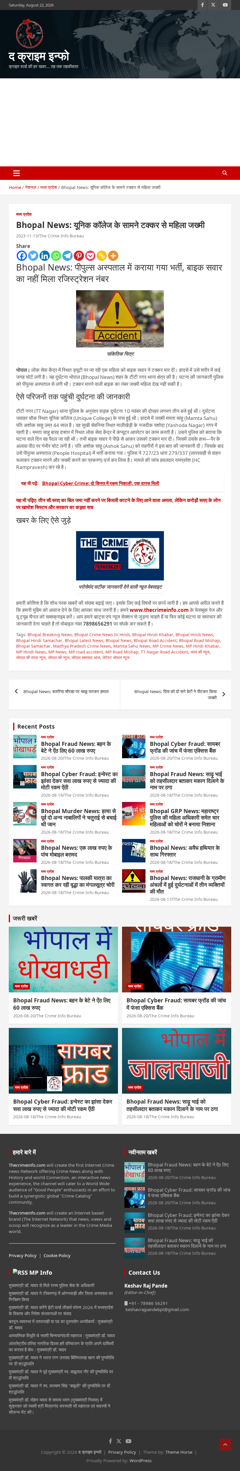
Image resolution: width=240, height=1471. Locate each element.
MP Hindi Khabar (202, 646)
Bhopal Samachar (33, 646)
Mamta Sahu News (131, 646)
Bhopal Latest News (84, 640)
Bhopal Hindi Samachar (39, 640)
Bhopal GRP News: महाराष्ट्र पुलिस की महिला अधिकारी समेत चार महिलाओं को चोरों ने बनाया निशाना (184, 817)
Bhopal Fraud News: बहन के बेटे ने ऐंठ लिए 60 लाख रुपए (76, 747)
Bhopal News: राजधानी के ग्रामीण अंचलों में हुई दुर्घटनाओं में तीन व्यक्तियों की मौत (188, 884)
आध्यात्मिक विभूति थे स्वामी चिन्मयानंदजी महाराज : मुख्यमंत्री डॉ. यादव (62, 1335)
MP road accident (86, 652)
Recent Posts (36, 726)
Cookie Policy (57, 1255)
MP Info (40, 1272)
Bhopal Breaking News (50, 634)
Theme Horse (178, 1452)
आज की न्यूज (200, 652)
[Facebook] (22, 256)
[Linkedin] (45, 256)
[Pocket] (90, 256)
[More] (113, 256)
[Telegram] (67, 256)
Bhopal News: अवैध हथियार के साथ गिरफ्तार (185, 851)
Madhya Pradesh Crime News (82, 646)
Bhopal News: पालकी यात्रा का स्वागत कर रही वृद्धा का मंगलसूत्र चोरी (77, 881)
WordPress (141, 1460)
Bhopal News (118, 640)
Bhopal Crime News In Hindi (102, 634)
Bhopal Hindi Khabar (152, 634)
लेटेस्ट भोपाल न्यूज (115, 657)
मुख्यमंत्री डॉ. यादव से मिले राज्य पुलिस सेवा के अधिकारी (51, 1285)
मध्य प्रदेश (24, 214)
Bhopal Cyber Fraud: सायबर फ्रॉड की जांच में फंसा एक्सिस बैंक (185, 747)
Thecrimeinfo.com (27, 1165)
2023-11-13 (27, 236)
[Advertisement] (120, 122)
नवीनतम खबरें (142, 1152)
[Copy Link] (102, 256)
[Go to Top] (225, 1444)
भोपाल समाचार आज (86, 657)
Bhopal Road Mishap (199, 640)
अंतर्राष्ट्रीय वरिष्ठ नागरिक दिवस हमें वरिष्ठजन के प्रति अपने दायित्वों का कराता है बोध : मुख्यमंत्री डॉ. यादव (61, 1346)
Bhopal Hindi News (194, 634)
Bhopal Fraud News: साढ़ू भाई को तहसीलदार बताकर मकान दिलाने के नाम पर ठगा (187, 780)
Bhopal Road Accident (155, 640)
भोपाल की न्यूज (58, 657)
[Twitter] (33, 256)
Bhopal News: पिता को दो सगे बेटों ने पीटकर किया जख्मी (175, 694)
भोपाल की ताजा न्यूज (31, 657)
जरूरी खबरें (25, 918)
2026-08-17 (161, 899)
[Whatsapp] (56, 256)
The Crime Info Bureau (61, 236)
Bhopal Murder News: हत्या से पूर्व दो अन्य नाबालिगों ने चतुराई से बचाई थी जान (78, 817)
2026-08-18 (52, 795)
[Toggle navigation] (16, 173)
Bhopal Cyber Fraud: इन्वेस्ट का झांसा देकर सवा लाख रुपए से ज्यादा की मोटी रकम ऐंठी (79, 780)
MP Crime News (168, 646)
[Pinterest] (79, 256)
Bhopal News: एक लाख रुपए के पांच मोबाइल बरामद (76, 851)
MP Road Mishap (121, 652)
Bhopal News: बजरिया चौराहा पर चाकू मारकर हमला (66, 691)
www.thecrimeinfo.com (159, 610)
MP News (57, 652)
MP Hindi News (31, 652)
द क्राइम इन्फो (39, 56)
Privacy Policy (23, 1255)
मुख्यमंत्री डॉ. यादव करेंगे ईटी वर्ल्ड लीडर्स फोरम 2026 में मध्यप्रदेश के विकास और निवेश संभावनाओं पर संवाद (61, 1310)
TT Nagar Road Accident (164, 652)
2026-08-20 (52, 758)
